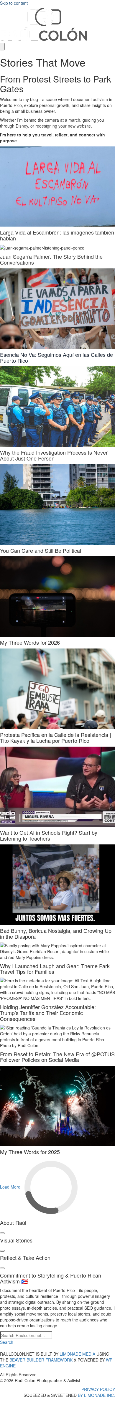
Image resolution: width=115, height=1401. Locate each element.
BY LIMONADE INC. (96, 1395)
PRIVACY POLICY (98, 1389)
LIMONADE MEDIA (77, 1354)
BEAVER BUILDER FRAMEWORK (41, 1360)
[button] (6, 1342)
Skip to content (14, 3)
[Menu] (2, 46)
